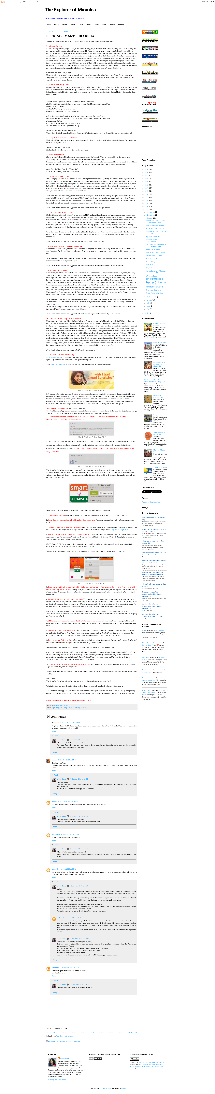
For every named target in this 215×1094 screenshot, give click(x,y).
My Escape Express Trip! (158, 396)
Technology (76, 708)
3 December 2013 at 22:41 (66, 869)
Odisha (96, 24)
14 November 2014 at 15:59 (79, 984)
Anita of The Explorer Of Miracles (150, 1062)
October (150, 218)
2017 (147, 197)
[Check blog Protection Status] (95, 1059)
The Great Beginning (153, 290)
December (150, 212)
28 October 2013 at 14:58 (69, 834)
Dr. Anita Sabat (106, 1088)
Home (48, 24)
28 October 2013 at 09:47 (69, 801)
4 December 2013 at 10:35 (79, 886)
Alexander (145, 657)
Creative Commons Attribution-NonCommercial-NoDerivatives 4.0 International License (146, 1067)
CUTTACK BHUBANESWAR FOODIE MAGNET (156, 245)
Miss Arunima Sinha (53, 357)
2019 (147, 191)
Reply (54, 731)
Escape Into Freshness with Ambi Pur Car (156, 283)
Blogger (124, 1088)
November (150, 215)
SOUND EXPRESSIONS (154, 279)
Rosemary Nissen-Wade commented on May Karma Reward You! (151, 594)
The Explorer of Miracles (70, 9)
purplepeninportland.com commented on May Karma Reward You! (151, 606)
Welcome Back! (151, 276)
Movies (73, 24)
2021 (147, 185)
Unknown (55, 967)
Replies (56, 736)
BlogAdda (59, 708)
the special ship (160, 630)
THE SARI (149, 265)
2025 (147, 173)
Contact (121, 24)
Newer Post (51, 1032)
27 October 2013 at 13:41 (71, 723)
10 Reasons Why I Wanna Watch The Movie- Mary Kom (154, 381)
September (151, 297)
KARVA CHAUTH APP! (154, 256)
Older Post (133, 1032)
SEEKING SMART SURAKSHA (152, 241)
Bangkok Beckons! (160, 415)
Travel (81, 24)
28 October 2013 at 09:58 (79, 816)
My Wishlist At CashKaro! (155, 229)
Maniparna (56, 834)
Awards (112, 24)
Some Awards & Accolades (159, 433)
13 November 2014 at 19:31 (70, 967)
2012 (147, 313)
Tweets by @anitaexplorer (151, 502)
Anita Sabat (61, 740)
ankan (54, 869)
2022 (147, 182)
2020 (147, 188)
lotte (143, 630)
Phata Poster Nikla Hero (154, 293)
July (148, 303)
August (149, 300)
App (53, 708)
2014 (147, 206)
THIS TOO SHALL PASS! (155, 226)
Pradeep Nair (146, 678)
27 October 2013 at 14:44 (67, 760)
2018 (147, 194)
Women (83, 708)
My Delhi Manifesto (153, 237)
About (104, 24)
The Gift (149, 268)
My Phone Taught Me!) (120, 530)
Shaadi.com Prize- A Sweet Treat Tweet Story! (155, 222)
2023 (147, 179)
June (148, 306)
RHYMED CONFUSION (154, 287)
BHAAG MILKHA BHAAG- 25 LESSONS (159, 364)
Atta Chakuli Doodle (153, 250)
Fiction (64, 24)
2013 (147, 209)
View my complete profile (57, 1079)
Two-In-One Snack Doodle (155, 253)
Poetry (56, 24)
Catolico (144, 670)
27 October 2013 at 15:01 (79, 740)
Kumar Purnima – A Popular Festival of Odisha (156, 272)
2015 (147, 203)
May (148, 309)
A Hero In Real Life (160, 467)
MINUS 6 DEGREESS (153, 259)
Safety (65, 708)
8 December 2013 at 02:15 (72, 918)
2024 (147, 176)
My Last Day (150, 262)
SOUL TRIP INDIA (159, 343)
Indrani (54, 760)
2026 (147, 170)
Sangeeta (55, 801)
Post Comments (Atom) (64, 1036)
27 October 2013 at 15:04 (79, 779)
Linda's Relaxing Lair (149, 643)
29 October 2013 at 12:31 (79, 849)
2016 (147, 200)
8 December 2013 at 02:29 (79, 939)
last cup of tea (146, 645)
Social (88, 24)
